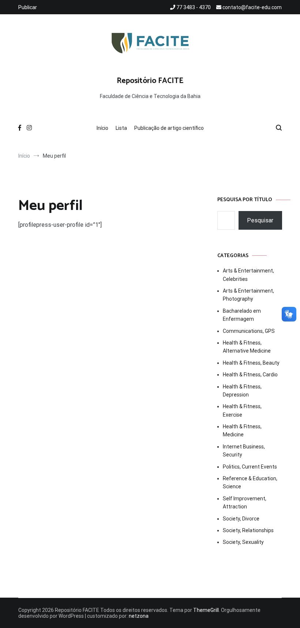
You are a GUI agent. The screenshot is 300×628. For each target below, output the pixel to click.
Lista (121, 128)
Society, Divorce (241, 519)
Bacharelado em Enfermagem (242, 315)
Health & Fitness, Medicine (242, 430)
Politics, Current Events (250, 467)
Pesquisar (260, 220)
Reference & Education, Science (250, 482)
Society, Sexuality (243, 542)
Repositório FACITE (150, 81)
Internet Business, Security (244, 451)
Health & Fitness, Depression (242, 391)
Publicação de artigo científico (169, 128)
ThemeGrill (206, 610)
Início (102, 128)
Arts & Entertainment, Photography (248, 295)
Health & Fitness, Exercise (242, 410)
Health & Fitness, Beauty (251, 363)
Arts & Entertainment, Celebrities (248, 275)
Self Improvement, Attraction (244, 502)
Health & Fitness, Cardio (250, 374)
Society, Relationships (248, 530)
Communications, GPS (249, 331)
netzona (139, 616)
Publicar (27, 7)
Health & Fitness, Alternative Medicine (247, 347)
